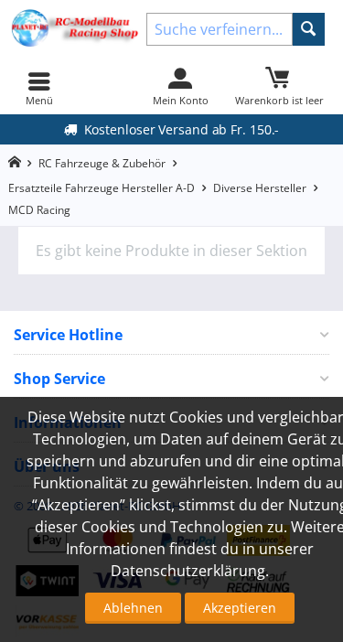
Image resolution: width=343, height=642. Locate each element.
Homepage (14, 162)
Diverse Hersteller (259, 188)
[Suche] (309, 29)
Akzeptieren (239, 607)
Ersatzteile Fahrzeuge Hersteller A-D (101, 188)
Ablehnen (133, 607)
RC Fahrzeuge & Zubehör (102, 163)
